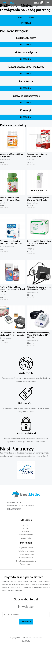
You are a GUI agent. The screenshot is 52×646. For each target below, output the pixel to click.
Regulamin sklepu (26, 548)
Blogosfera (26, 531)
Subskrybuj (26, 622)
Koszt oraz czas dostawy (26, 561)
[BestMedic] (9, 2)
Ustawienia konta (26, 535)
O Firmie (26, 525)
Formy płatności (26, 564)
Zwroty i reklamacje (26, 554)
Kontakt (26, 528)
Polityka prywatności (26, 551)
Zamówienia (26, 538)
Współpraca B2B (26, 558)
